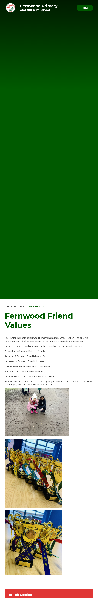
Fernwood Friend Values (36, 306)
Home (7, 306)
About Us (18, 306)
